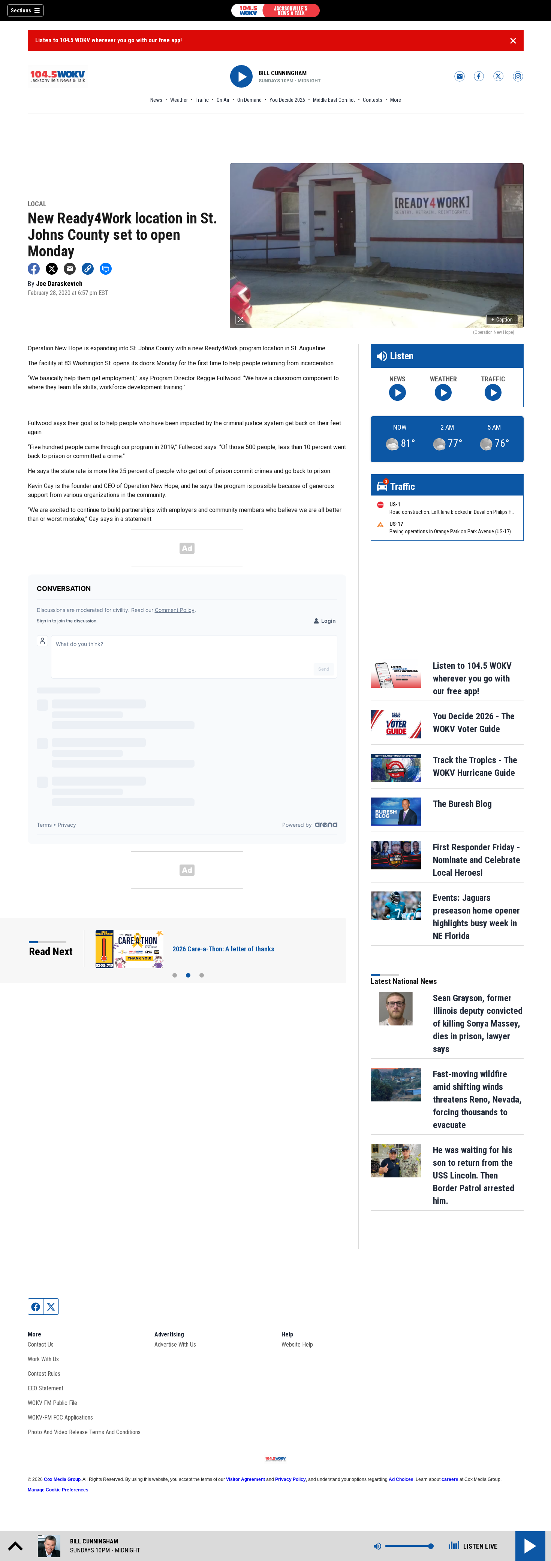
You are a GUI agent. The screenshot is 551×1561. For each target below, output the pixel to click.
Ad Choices (401, 1479)
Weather (179, 100)
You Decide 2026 (287, 100)
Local (37, 204)
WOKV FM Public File (52, 1402)
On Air (223, 100)
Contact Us (41, 1344)
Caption (502, 320)
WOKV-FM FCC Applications (60, 1417)
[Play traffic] (493, 392)
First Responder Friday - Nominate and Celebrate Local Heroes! (476, 860)
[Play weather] (443, 392)
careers (450, 1479)
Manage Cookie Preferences (58, 1490)
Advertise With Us (175, 1344)
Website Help (297, 1344)
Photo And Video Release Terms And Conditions (84, 1432)
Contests (372, 100)
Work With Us (43, 1359)
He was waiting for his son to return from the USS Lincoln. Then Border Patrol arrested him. (473, 1175)
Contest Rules (44, 1373)
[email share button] (70, 269)
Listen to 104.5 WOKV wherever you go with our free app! (108, 40)
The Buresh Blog (462, 804)
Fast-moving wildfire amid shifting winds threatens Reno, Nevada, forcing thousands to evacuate (477, 1099)
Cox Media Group (62, 1479)
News (156, 100)
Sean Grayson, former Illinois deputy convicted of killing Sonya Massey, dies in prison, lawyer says (478, 1023)
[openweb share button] (106, 269)
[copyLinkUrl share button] (88, 269)
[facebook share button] (34, 269)
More (395, 100)
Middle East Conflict (334, 100)
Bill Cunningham (283, 73)
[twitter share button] (52, 269)
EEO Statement (45, 1388)
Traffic (202, 100)
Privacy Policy (290, 1479)
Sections (21, 10)
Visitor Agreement (245, 1479)
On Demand (249, 100)
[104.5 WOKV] (275, 10)
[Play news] (397, 392)
